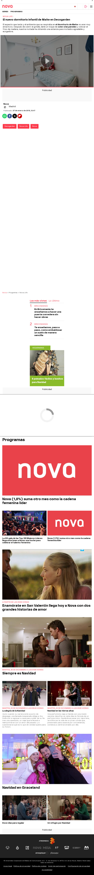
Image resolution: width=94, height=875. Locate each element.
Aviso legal (7, 866)
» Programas (12, 292)
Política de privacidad (22, 866)
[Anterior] (1, 0)
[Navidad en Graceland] (47, 759)
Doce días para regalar (13, 823)
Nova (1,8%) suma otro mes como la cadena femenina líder (39, 501)
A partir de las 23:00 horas (15, 602)
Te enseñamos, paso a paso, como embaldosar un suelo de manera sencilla (48, 331)
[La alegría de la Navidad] (24, 693)
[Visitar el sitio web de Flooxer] (54, 853)
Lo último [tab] (54, 300)
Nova (34, 126)
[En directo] (75, 6)
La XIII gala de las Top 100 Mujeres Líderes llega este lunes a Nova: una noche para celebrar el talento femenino (22, 540)
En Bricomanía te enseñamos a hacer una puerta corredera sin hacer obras (47, 313)
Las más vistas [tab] (38, 300)
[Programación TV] (80, 6)
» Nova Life (23, 292)
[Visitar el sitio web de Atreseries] (57, 848)
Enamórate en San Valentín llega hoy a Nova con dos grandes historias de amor (46, 607)
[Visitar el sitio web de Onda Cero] (67, 848)
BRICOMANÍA (41, 306)
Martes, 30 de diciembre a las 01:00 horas (22, 670)
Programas (16, 12)
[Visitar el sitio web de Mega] (47, 848)
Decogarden (9, 126)
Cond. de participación (57, 866)
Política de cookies (39, 866)
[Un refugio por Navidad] (69, 808)
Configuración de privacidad (79, 866)
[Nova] (12, 6)
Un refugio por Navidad (58, 823)
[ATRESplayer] (85, 6)
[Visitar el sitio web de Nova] (37, 848)
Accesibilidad (47, 870)
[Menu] (91, 6)
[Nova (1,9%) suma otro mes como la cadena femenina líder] (69, 523)
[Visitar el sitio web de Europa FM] (77, 848)
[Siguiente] (92, 0)
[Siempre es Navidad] (47, 642)
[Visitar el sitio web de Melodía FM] (86, 848)
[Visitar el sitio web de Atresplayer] (42, 853)
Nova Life (23, 126)
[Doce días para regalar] (24, 808)
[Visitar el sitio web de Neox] (27, 848)
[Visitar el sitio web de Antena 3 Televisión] (8, 848)
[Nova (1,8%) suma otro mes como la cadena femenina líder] (47, 470)
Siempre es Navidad (19, 673)
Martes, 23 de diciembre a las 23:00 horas (67, 708)
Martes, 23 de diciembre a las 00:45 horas (22, 708)
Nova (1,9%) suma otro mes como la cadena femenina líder (68, 539)
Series (5, 12)
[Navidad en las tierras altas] (69, 693)
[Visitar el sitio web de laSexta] (17, 848)
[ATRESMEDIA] (47, 841)
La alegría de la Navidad (13, 711)
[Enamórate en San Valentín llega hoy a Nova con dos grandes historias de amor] (47, 575)
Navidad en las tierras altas (60, 711)
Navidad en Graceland (21, 787)
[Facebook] (4, 107)
